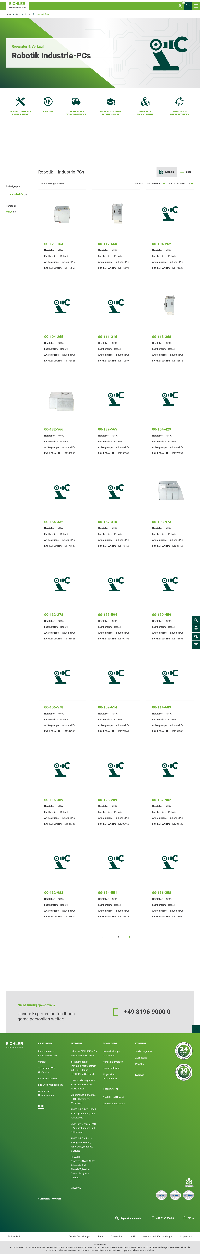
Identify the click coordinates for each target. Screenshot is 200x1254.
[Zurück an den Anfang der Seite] (196, 1029)
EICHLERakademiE (48, 1078)
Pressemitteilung (111, 1068)
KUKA (11, 211)
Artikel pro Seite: (177, 183)
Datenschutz (117, 1236)
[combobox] (158, 183)
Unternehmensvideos (114, 1103)
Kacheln (169, 171)
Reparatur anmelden (131, 1218)
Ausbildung (141, 1057)
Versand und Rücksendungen (158, 1236)
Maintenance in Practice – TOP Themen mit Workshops (83, 1099)
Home (8, 14)
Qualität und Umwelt (113, 1097)
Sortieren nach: (143, 183)
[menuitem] (196, 1029)
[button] (180, 6)
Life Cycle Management (50, 1084)
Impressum (186, 1236)
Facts (100, 1236)
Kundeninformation (113, 1061)
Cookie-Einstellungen (79, 1236)
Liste (188, 171)
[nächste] (129, 937)
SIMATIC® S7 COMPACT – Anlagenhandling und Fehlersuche (83, 1128)
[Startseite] (17, 5)
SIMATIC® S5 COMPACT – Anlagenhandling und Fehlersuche (83, 1113)
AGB (133, 1236)
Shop (18, 14)
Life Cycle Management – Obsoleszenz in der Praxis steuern (83, 1084)
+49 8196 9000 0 (165, 1218)
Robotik (27, 14)
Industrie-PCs (18, 194)
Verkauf (42, 1061)
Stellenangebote (143, 1051)
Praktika (139, 1064)
